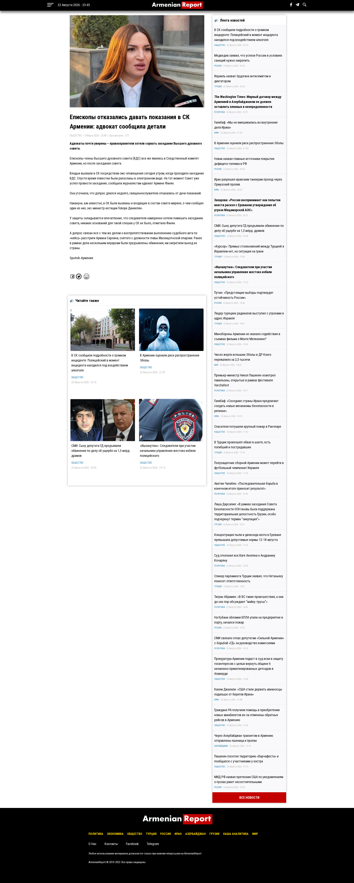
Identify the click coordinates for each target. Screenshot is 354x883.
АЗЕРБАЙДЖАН (221, 746)
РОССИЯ (218, 66)
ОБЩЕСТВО (77, 377)
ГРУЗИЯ (218, 524)
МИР (216, 365)
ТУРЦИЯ (218, 86)
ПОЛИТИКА (219, 112)
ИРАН (216, 132)
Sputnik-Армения (81, 258)
